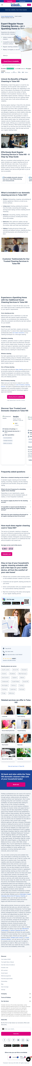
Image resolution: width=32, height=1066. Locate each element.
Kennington (5, 685)
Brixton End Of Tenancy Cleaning (16, 896)
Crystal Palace (15, 681)
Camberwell (5, 681)
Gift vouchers (4, 970)
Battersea (11, 693)
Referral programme (6, 975)
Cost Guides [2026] (6, 959)
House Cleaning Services (7, 16)
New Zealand (22, 1057)
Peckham (4, 689)
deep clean (19, 369)
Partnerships (4, 981)
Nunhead (21, 689)
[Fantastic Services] (16, 4)
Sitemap (3, 989)
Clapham (14, 677)
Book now (16, 784)
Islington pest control (17, 937)
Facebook (4, 1040)
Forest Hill (25, 681)
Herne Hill (15, 669)
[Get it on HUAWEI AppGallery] (24, 1045)
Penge (3, 693)
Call (29, 4)
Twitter (9, 1040)
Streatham (12, 673)
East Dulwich (5, 677)
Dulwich (4, 673)
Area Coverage (4, 986)
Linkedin (27, 1040)
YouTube (18, 1040)
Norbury (13, 685)
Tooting (21, 685)
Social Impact (4, 973)
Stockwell (24, 669)
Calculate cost (7, 554)
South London (5, 669)
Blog (2, 984)
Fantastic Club (4, 967)
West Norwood (22, 673)
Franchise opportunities (7, 978)
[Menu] (2, 4)
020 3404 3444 (9, 651)
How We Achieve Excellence (8, 964)
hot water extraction (18, 332)
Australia (15, 1057)
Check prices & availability (16, 397)
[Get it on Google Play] (16, 603)
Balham (22, 677)
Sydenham (13, 689)
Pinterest (13, 1040)
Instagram (23, 1040)
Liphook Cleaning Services (17, 930)
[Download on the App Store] (7, 603)
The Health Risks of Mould (7, 962)
